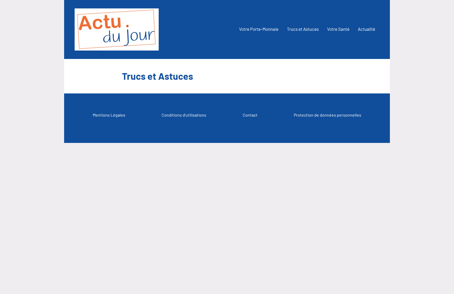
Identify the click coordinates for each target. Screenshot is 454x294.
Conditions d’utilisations (184, 114)
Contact (250, 114)
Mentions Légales (109, 114)
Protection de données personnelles (327, 114)
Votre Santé (338, 29)
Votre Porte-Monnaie (258, 29)
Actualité (366, 29)
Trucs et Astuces (303, 29)
